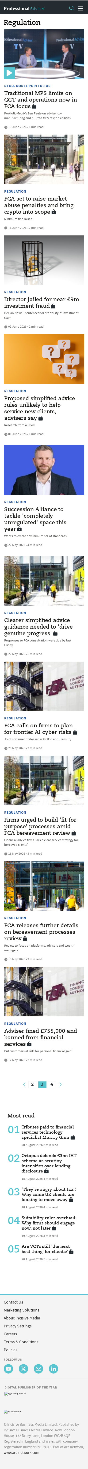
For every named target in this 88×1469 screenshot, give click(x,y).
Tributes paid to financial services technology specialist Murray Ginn (48, 1132)
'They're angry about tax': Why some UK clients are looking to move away (49, 1194)
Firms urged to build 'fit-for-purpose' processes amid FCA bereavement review (41, 827)
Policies (10, 1350)
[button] (71, 8)
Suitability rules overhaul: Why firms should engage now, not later (49, 1223)
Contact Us (13, 1302)
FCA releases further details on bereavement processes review (41, 932)
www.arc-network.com (21, 1452)
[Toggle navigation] (79, 8)
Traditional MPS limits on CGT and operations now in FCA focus (40, 100)
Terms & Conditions (21, 1342)
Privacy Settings (18, 1326)
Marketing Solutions (21, 1310)
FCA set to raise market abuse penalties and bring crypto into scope (38, 206)
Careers (10, 1334)
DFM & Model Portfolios (27, 86)
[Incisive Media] (12, 1411)
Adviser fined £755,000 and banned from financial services (40, 1038)
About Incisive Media (22, 1318)
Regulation (15, 191)
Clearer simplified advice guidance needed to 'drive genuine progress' (38, 627)
